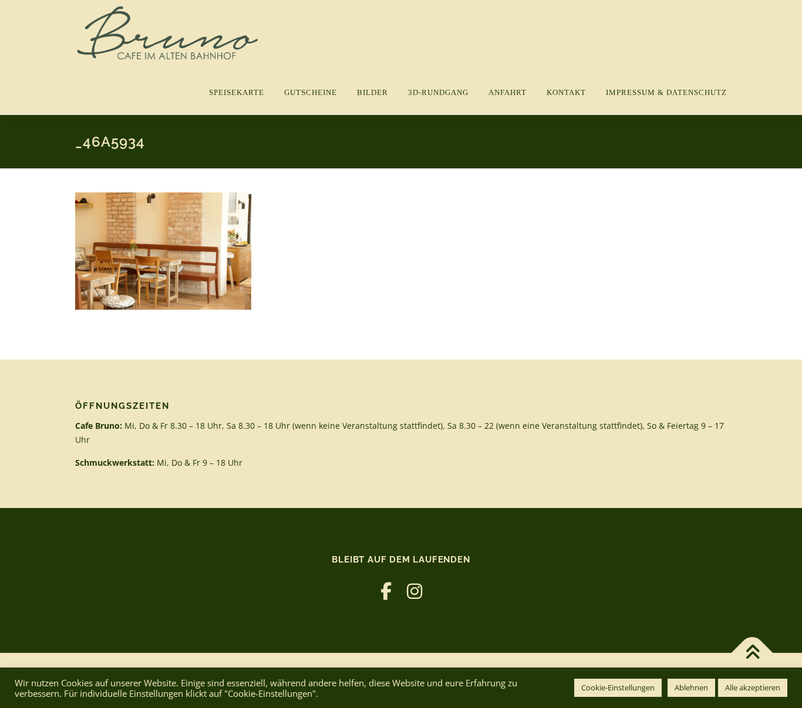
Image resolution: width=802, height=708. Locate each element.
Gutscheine (310, 92)
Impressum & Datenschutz (666, 92)
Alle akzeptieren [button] (752, 687)
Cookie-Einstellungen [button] (618, 687)
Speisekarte (236, 92)
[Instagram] (414, 591)
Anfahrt (507, 92)
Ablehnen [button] (691, 687)
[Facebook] (386, 591)
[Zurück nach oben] (752, 653)
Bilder (372, 92)
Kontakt (566, 92)
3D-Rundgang (438, 92)
